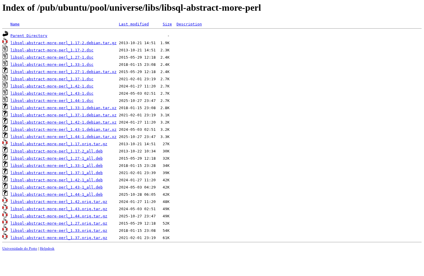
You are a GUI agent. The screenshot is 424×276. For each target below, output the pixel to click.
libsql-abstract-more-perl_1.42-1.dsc (51, 86)
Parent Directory (28, 35)
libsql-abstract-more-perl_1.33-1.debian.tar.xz (63, 108)
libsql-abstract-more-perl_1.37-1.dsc (51, 79)
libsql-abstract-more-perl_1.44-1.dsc (51, 100)
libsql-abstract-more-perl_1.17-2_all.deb (56, 151)
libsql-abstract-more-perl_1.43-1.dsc (51, 93)
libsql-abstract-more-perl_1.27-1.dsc (51, 57)
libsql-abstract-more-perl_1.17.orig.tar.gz (58, 144)
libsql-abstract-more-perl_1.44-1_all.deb (56, 194)
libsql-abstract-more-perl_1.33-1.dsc (51, 64)
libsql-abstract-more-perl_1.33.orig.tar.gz (58, 230)
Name (15, 24)
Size (167, 24)
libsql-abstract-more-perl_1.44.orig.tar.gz (58, 216)
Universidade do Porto (19, 248)
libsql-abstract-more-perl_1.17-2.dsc (51, 50)
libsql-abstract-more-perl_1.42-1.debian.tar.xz (63, 122)
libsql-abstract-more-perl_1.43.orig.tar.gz (58, 209)
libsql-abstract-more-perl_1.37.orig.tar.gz (58, 238)
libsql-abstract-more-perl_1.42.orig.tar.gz (58, 201)
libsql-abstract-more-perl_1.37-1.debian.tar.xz (63, 115)
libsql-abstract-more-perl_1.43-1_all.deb (56, 187)
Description (189, 24)
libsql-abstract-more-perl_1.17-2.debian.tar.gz (63, 43)
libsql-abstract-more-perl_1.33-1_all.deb (56, 165)
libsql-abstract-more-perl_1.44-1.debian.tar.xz (63, 137)
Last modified (134, 24)
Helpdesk (47, 248)
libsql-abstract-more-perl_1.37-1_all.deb (56, 173)
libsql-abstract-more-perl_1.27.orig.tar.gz (58, 223)
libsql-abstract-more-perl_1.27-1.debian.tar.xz (63, 72)
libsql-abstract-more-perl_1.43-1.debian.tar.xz (63, 129)
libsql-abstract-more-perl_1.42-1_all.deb (56, 180)
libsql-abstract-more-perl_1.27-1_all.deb (56, 158)
